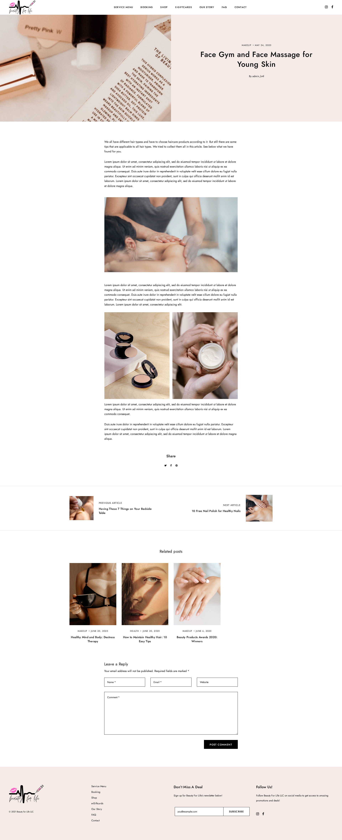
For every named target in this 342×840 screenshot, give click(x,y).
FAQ (224, 7)
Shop (164, 7)
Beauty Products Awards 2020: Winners (197, 639)
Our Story (207, 7)
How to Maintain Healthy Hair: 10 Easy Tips (145, 639)
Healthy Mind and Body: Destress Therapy (93, 639)
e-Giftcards (183, 7)
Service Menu (123, 7)
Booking (147, 7)
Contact (241, 7)
